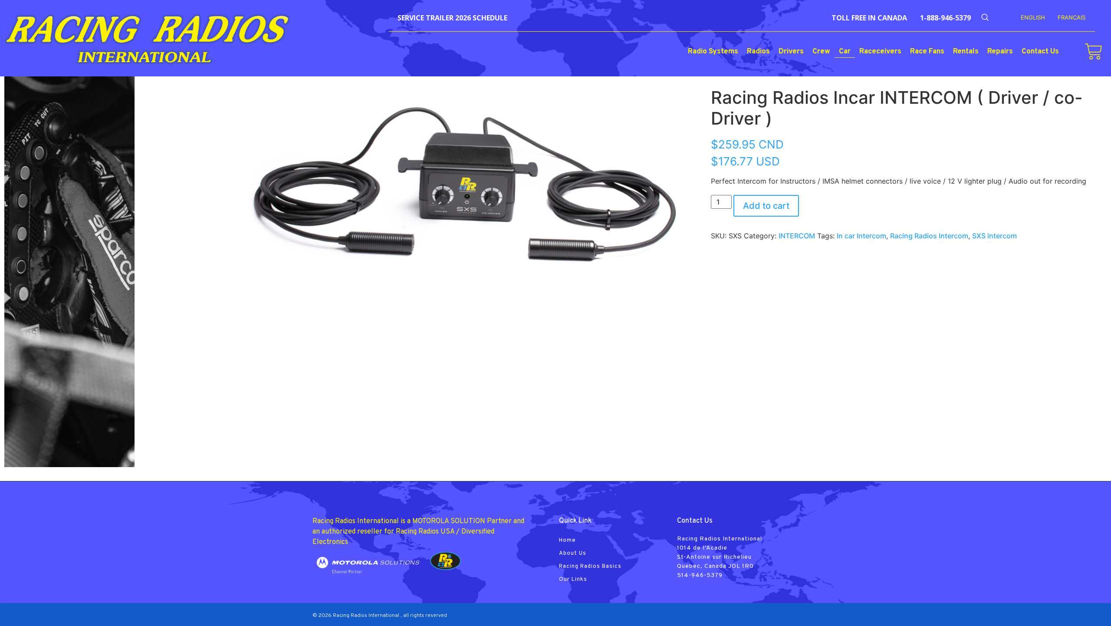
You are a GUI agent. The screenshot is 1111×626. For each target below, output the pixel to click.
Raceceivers (880, 51)
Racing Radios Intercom (929, 235)
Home (567, 540)
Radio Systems (713, 51)
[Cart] (1093, 51)
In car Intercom (861, 235)
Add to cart (766, 206)
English (1033, 17)
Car (845, 51)
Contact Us (1040, 51)
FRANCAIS (1071, 17)
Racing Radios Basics (590, 566)
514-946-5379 (700, 575)
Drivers (791, 51)
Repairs (1000, 51)
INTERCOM (797, 235)
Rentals (966, 51)
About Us (572, 553)
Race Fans (927, 51)
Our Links (573, 579)
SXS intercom (994, 235)
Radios (758, 51)
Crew (821, 51)
